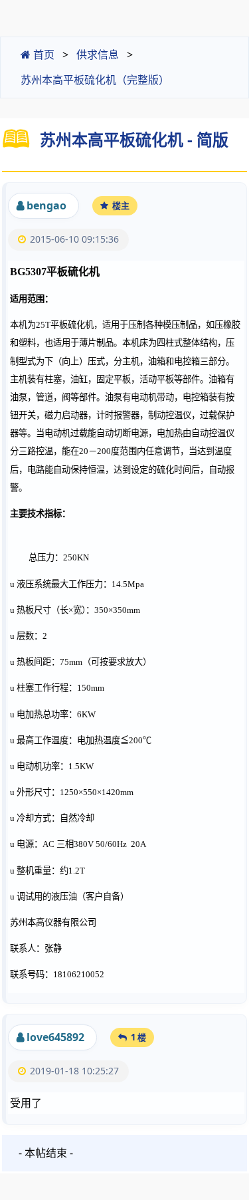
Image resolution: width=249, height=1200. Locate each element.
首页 (42, 54)
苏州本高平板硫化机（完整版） (95, 79)
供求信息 (97, 54)
